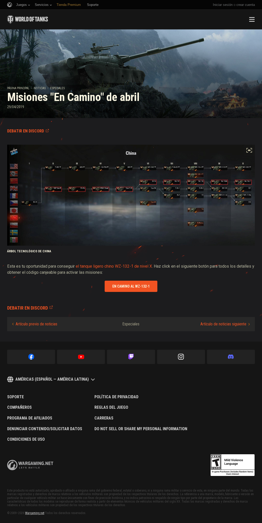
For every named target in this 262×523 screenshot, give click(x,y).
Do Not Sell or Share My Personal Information (140, 429)
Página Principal (18, 88)
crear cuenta (245, 5)
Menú (252, 19)
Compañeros (19, 407)
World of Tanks (27, 19)
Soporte (15, 397)
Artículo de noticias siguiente (223, 324)
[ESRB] (232, 465)
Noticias (40, 88)
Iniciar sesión (223, 5)
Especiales (57, 88)
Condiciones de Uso (26, 439)
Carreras (103, 418)
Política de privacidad (116, 397)
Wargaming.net (34, 513)
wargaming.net (30, 465)
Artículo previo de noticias (36, 324)
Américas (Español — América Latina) (52, 379)
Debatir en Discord (25, 131)
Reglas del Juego (111, 407)
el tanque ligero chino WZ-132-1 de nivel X (114, 266)
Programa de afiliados (29, 418)
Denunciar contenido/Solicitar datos (44, 429)
